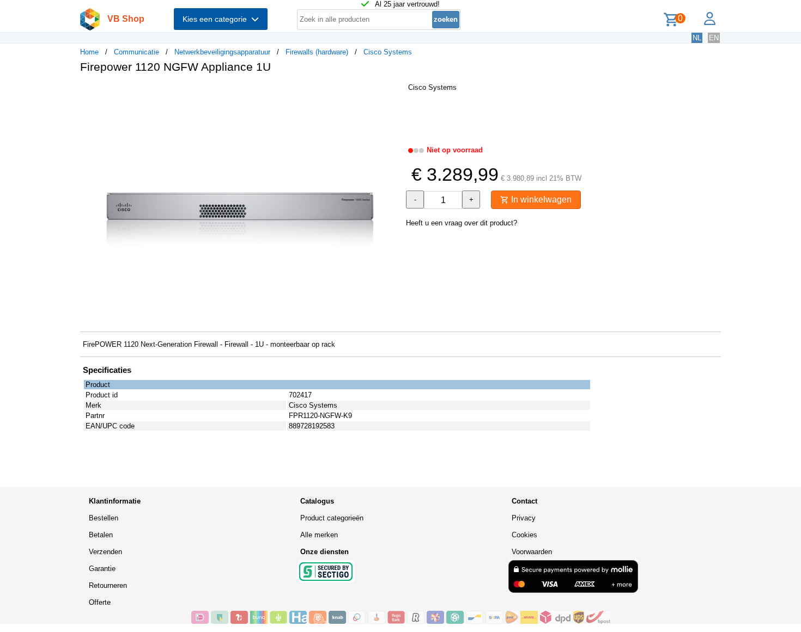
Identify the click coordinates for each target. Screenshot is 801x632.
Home (89, 52)
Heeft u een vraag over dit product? (461, 223)
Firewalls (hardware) (317, 52)
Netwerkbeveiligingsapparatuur (222, 52)
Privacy (524, 518)
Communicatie (136, 52)
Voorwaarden (532, 552)
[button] (390, 93)
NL (697, 38)
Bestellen (103, 518)
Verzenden (105, 552)
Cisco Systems (387, 52)
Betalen (101, 535)
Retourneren (108, 585)
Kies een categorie (217, 19)
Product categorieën (331, 518)
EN (714, 38)
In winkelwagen (540, 199)
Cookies (524, 535)
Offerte (100, 602)
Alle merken (319, 535)
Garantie (102, 568)
